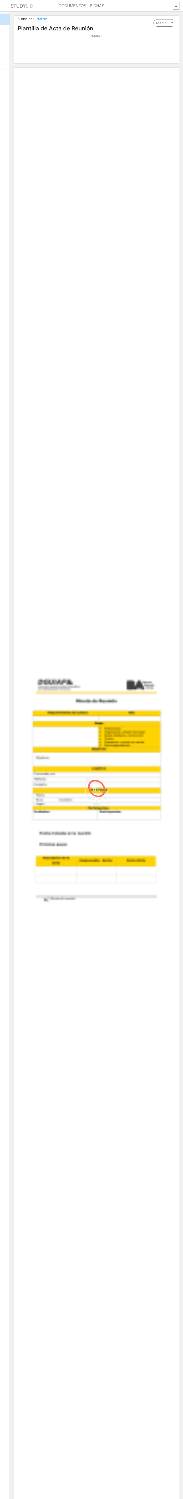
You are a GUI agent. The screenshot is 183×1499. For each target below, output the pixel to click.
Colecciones (5, 43)
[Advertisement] (96, 50)
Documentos (72, 5)
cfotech (42, 19)
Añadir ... (163, 23)
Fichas (97, 5)
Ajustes (5, 79)
